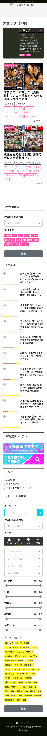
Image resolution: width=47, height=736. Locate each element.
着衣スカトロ (30, 175)
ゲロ (29, 171)
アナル (34, 235)
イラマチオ (26, 167)
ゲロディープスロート (14, 660)
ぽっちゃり (9, 240)
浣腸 (20, 116)
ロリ (15, 235)
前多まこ (10, 104)
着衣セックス (35, 691)
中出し (8, 678)
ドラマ (17, 669)
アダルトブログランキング (18, 488)
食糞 (34, 116)
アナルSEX (24, 643)
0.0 (35, 581)
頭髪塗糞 (38, 695)
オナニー (29, 652)
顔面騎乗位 (9, 700)
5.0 (40, 581)
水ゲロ (14, 687)
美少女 (14, 695)
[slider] (6, 585)
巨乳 (30, 240)
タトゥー (24, 244)
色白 (24, 240)
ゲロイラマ (32, 656)
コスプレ (37, 171)
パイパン (14, 244)
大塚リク (25, 30)
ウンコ (7, 108)
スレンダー (28, 665)
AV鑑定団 (10, 480)
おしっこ (29, 108)
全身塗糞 (25, 112)
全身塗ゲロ (17, 678)
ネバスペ (26, 669)
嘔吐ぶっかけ (10, 682)
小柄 (7, 244)
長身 (36, 240)
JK (6, 167)
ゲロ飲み (29, 660)
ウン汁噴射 (17, 108)
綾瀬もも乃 (35, 163)
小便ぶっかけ (10, 116)
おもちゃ (9, 656)
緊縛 (7, 695)
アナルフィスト (11, 647)
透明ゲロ (28, 695)
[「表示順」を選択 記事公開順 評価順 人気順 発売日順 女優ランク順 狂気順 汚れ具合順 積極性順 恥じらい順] (23, 526)
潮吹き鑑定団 (12, 484)
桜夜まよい (22, 163)
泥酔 (25, 687)
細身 (18, 240)
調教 (20, 695)
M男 (11, 167)
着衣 (13, 691)
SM (17, 167)
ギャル (8, 235)
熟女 (20, 235)
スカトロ (8, 112)
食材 (27, 116)
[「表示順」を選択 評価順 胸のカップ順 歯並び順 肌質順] (23, 223)
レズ (17, 112)
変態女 (21, 682)
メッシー (20, 674)
